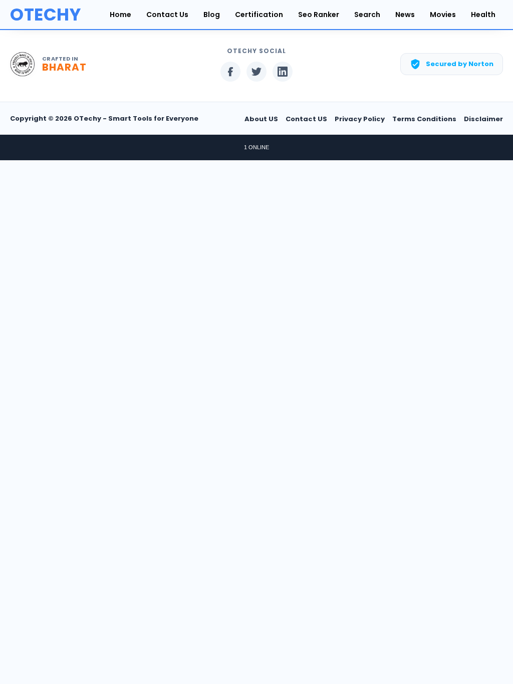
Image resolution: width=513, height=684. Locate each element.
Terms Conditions (424, 119)
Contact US (306, 119)
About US (261, 119)
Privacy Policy (360, 119)
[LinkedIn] (283, 72)
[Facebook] (230, 72)
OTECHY (45, 14)
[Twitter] (256, 72)
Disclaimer (483, 119)
